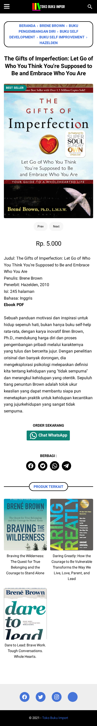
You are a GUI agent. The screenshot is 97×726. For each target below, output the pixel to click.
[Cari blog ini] (90, 7)
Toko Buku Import (55, 718)
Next (56, 226)
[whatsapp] (54, 466)
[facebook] (30, 466)
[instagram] (57, 697)
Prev (41, 226)
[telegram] (66, 466)
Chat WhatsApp (52, 435)
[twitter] (42, 466)
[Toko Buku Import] (48, 6)
